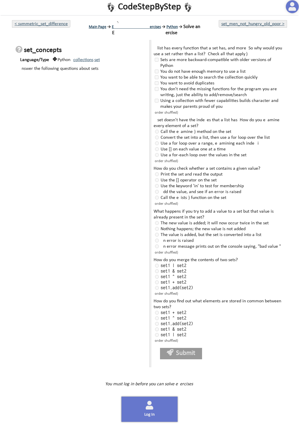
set (97, 60)
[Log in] (292, 6)
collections (83, 60)
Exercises (136, 27)
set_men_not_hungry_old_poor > (252, 24)
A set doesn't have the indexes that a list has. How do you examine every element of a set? (216, 123)
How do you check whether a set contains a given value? (206, 168)
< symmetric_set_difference (41, 24)
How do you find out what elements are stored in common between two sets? (217, 304)
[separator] (150, 203)
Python (172, 27)
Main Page (97, 27)
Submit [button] (185, 353)
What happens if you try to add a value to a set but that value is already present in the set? (213, 214)
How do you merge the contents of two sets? (195, 260)
